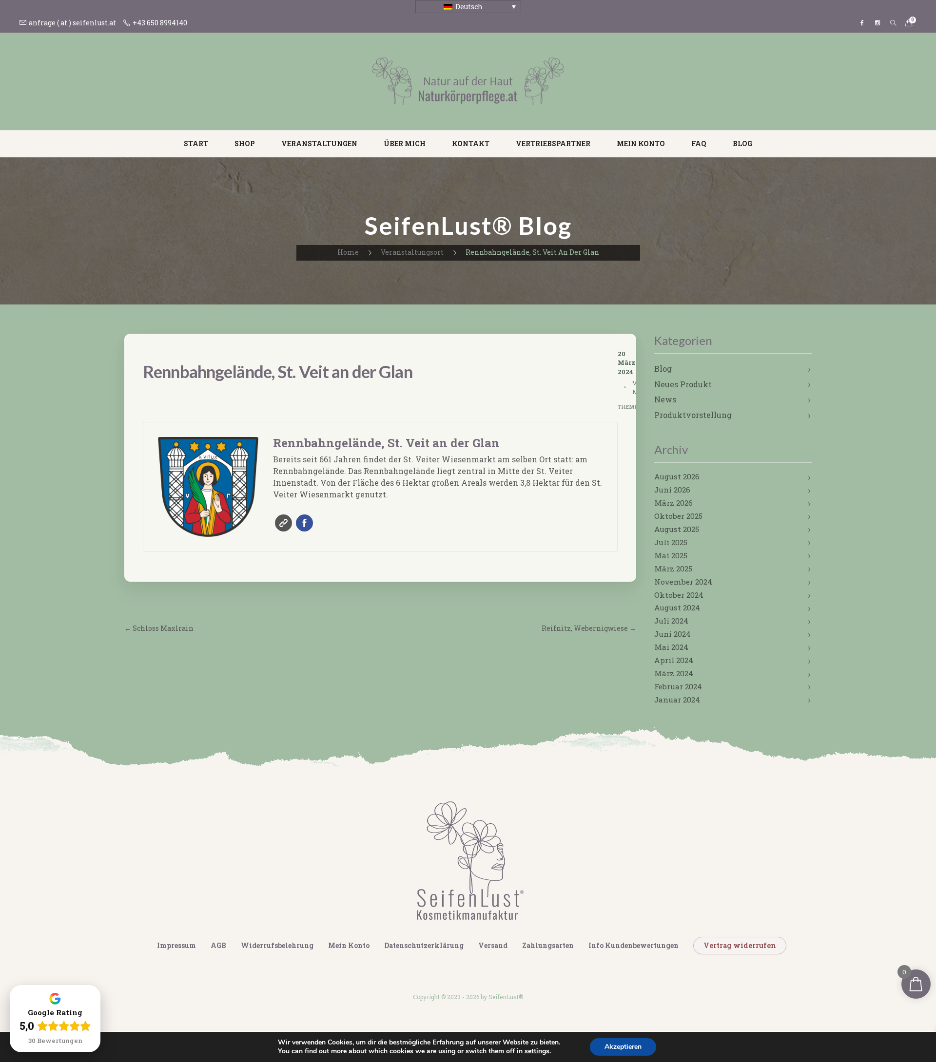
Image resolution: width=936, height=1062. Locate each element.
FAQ (698, 143)
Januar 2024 (677, 699)
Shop (244, 143)
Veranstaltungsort (412, 252)
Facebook (304, 522)
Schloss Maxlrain (159, 628)
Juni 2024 (672, 634)
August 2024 (677, 607)
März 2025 (673, 568)
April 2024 (673, 660)
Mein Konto (641, 143)
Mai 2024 (671, 647)
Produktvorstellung (693, 415)
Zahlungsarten (548, 945)
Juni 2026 (672, 489)
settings (537, 1051)
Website (283, 522)
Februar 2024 (678, 686)
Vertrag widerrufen (739, 945)
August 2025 (676, 529)
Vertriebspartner (553, 143)
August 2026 (677, 476)
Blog (742, 143)
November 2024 (683, 582)
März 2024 (673, 673)
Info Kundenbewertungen (633, 945)
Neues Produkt (683, 384)
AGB (218, 945)
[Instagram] (877, 23)
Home (348, 252)
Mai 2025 (670, 555)
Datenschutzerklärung (424, 945)
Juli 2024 (671, 621)
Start (196, 143)
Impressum (176, 945)
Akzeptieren (623, 1046)
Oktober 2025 (678, 516)
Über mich (405, 143)
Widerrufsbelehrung (277, 945)
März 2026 (673, 503)
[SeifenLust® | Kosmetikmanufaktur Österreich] (468, 81)
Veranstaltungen (319, 143)
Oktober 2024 (678, 595)
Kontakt (470, 143)
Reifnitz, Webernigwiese (589, 628)
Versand (492, 945)
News (665, 399)
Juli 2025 (670, 542)
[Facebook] (862, 23)
